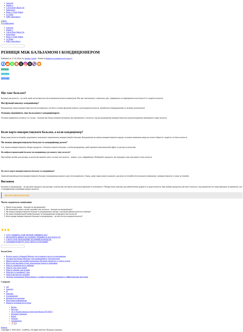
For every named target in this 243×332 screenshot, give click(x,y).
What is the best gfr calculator (18, 275)
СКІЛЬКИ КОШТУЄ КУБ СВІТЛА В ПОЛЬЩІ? (27, 242)
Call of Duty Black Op (15, 8)
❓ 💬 (14, 323)
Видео (14, 307)
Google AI (5, 78)
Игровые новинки (19, 314)
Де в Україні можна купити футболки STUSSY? (32, 312)
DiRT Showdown (13, 17)
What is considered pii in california (20, 265)
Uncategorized (12, 296)
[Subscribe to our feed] (4, 21)
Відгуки (14, 309)
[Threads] (21, 64)
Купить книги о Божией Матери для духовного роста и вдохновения (36, 256)
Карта (13, 316)
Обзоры (14, 318)
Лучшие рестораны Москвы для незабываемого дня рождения (33, 259)
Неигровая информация (16, 300)
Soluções (9, 294)
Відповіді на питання (15, 298)
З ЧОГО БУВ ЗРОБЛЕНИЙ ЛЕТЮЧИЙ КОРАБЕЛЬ (28, 239)
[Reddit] (7, 64)
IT (7, 291)
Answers (9, 3)
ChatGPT (5, 69)
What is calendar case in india (18, 270)
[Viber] (34, 64)
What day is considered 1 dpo (18, 272)
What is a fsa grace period (16, 268)
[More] (39, 64)
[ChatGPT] (30, 64)
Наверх (4, 327)
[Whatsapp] (12, 64)
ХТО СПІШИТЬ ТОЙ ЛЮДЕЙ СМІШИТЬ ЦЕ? (27, 235)
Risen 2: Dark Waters (14, 12)
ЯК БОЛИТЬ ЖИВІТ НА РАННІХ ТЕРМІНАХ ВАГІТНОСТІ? (33, 237)
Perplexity (5, 74)
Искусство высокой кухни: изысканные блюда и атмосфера (31, 263)
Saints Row (10, 10)
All (7, 287)
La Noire (9, 14)
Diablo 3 (9, 5)
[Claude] (16, 64)
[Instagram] (25, 64)
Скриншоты (16, 321)
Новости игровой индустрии (58, 58)
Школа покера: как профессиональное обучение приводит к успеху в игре (38, 261)
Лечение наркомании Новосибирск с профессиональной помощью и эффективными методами (47, 277)
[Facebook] (3, 64)
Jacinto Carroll (30, 58)
